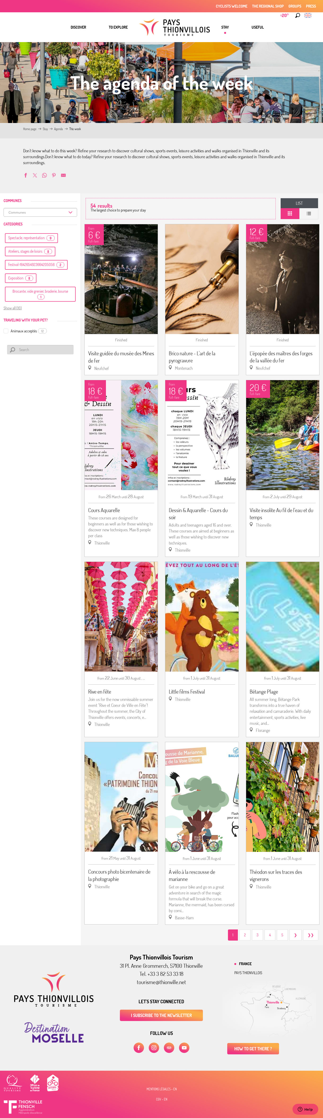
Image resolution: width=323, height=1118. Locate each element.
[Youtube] (184, 1048)
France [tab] (245, 963)
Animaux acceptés (27, 331)
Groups (294, 6)
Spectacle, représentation (30, 237)
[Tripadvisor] (169, 1048)
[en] (308, 15)
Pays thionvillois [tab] (248, 972)
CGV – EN (161, 1099)
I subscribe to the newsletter (161, 1015)
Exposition (19, 278)
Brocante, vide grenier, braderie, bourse (40, 294)
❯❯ (311, 935)
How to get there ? (253, 1048)
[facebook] (139, 1048)
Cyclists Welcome (231, 6)
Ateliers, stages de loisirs (28, 251)
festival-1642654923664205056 (34, 264)
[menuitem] (78, 27)
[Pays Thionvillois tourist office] (53, 1005)
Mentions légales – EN (162, 1089)
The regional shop (268, 6)
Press (311, 6)
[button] (297, 15)
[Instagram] (154, 1048)
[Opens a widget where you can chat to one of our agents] (305, 1110)
